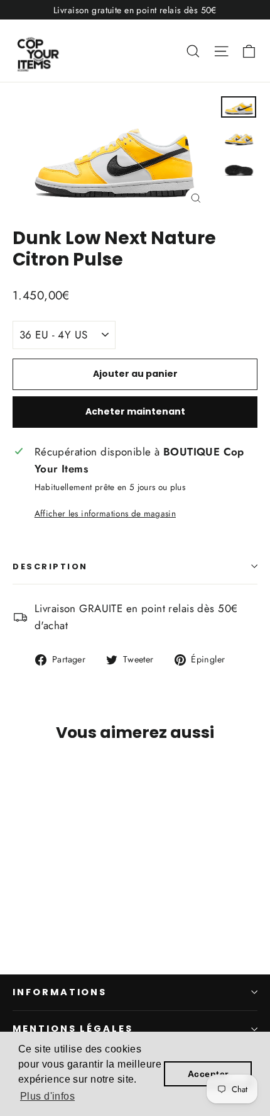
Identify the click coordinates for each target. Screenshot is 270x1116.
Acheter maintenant (135, 411)
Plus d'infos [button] (47, 1096)
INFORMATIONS (60, 992)
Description (50, 566)
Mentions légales (73, 1028)
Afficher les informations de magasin (105, 513)
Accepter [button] (208, 1074)
